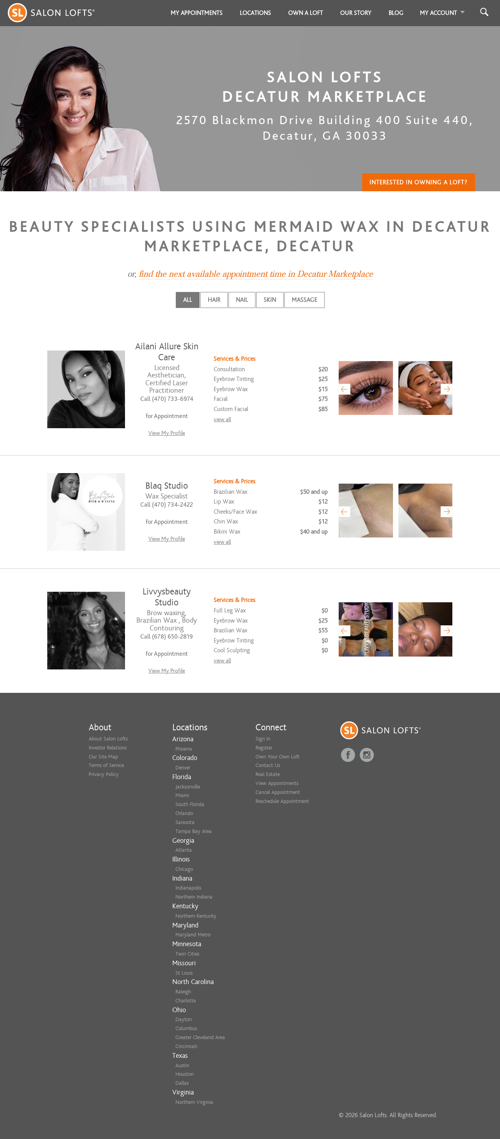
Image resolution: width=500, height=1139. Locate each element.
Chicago (184, 869)
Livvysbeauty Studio (167, 597)
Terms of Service (106, 765)
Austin (182, 1065)
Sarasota (185, 822)
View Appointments (276, 783)
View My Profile (166, 433)
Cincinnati (186, 1046)
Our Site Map (103, 757)
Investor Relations (108, 748)
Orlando (184, 813)
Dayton (183, 1019)
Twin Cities (187, 954)
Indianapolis (188, 888)
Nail (242, 299)
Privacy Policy (104, 774)
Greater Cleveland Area (200, 1037)
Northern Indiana (193, 897)
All (187, 299)
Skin (270, 299)
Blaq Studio (166, 486)
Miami (182, 795)
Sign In (262, 739)
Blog (396, 12)
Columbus (186, 1028)
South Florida (189, 804)
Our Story (355, 12)
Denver (182, 768)
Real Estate (267, 774)
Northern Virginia (194, 1102)
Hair (214, 299)
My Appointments (197, 12)
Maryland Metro (193, 935)
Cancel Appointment (277, 792)
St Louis (184, 973)
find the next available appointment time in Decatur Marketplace (256, 274)
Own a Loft (305, 12)
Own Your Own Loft (277, 757)
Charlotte (185, 1001)
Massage (304, 299)
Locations (255, 12)
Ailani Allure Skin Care (166, 352)
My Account (438, 12)
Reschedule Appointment (282, 801)
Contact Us (267, 765)
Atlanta (183, 850)
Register (263, 748)
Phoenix (183, 749)
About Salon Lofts (108, 739)
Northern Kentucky (195, 916)
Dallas (182, 1083)
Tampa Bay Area (193, 831)
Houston (184, 1074)
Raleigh (183, 992)
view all (222, 419)
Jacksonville (187, 787)
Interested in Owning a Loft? (419, 182)
